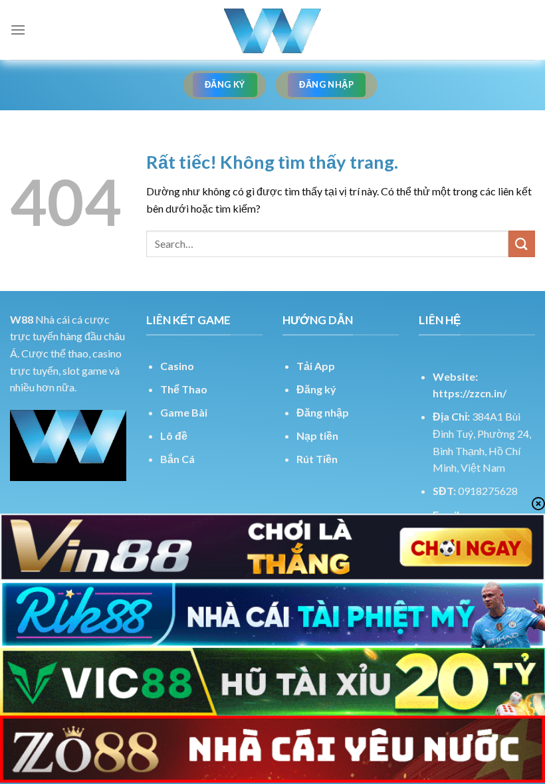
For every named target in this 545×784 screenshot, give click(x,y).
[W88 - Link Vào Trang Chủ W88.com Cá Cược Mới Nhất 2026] (272, 30)
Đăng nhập (322, 412)
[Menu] (18, 29)
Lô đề (173, 435)
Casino (177, 365)
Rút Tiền (317, 458)
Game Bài (183, 412)
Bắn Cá (177, 458)
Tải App (315, 365)
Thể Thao (183, 389)
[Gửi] (521, 243)
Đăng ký (316, 389)
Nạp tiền (317, 435)
